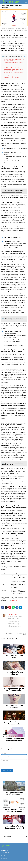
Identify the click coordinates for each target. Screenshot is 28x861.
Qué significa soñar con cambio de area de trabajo (21, 633)
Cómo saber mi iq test (7, 633)
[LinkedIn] (16, 607)
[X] (6, 607)
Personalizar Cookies (5, 857)
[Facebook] (2, 607)
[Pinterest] (9, 607)
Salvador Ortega (12, 614)
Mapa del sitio (4, 858)
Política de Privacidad (5, 854)
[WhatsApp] (13, 607)
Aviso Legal (3, 855)
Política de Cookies (5, 852)
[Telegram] (20, 607)
